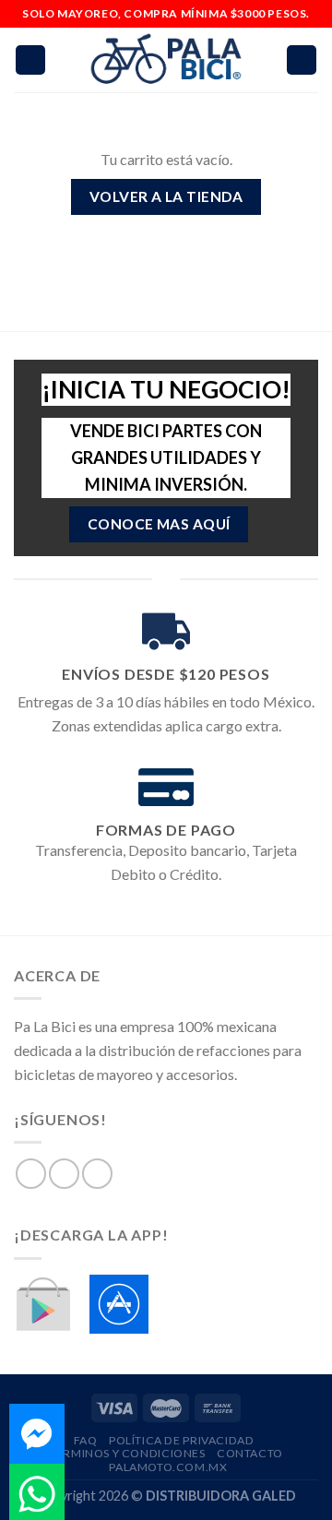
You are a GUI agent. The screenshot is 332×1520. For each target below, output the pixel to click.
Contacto (250, 1453)
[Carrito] (301, 60)
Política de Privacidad (181, 1440)
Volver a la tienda (166, 196)
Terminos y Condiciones (127, 1453)
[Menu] (30, 60)
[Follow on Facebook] (31, 1173)
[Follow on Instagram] (64, 1173)
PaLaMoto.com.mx (168, 1467)
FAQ (86, 1440)
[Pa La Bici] (166, 60)
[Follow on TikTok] (97, 1173)
